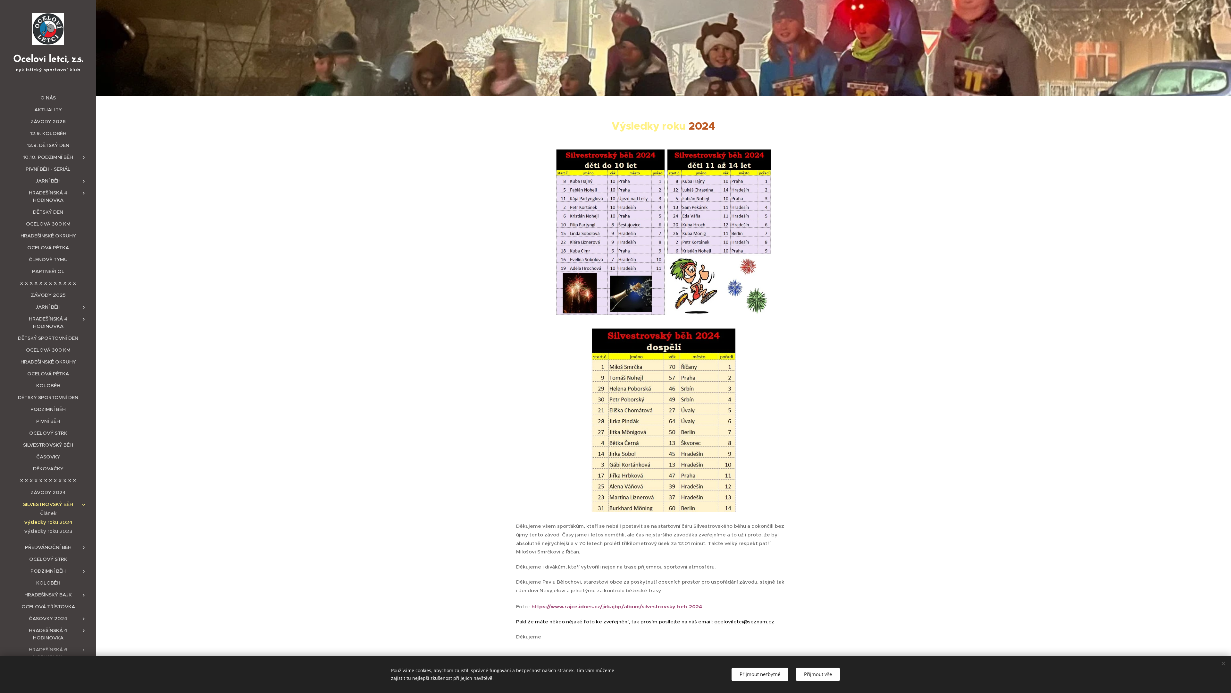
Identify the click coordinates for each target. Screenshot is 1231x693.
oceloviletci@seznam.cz (744, 622)
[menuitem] (48, 97)
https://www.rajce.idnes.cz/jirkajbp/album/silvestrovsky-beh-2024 (617, 606)
